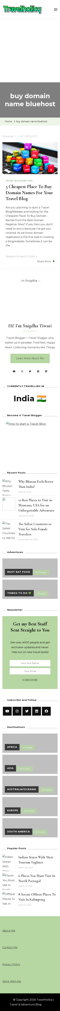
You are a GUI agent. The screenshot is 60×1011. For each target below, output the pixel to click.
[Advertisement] (30, 51)
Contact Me (9, 947)
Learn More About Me (30, 358)
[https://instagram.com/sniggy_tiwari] (17, 711)
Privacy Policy (11, 964)
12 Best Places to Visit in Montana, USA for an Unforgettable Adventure (36, 505)
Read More (44, 261)
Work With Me (11, 981)
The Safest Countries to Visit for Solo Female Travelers (35, 529)
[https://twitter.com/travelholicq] (26, 711)
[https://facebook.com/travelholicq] (46, 711)
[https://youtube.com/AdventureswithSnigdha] (7, 711)
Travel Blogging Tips (19, 180)
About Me (8, 930)
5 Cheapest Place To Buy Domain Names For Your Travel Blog (29, 193)
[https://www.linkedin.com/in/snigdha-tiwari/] (36, 711)
